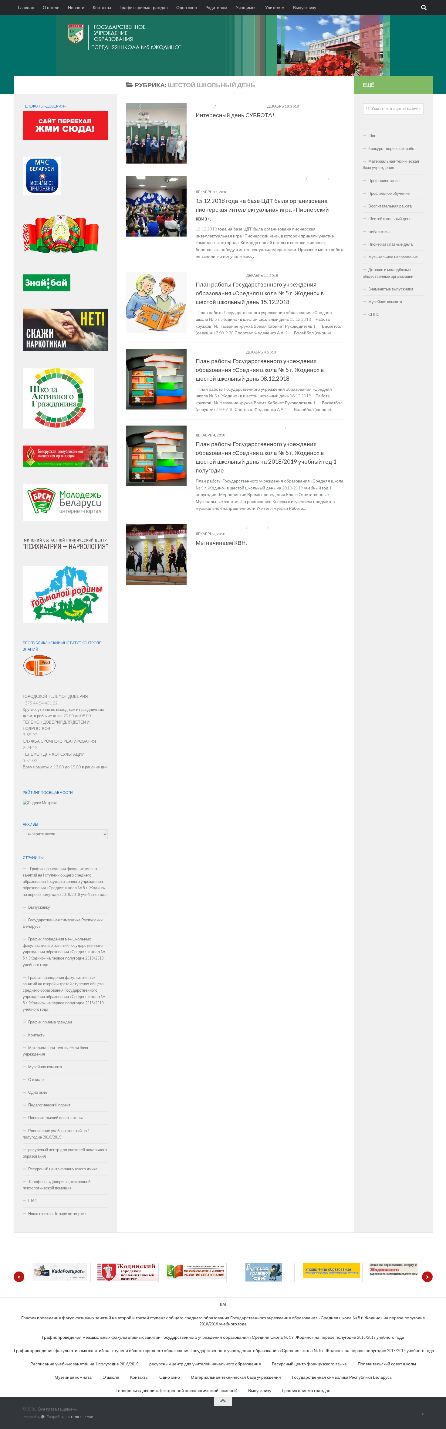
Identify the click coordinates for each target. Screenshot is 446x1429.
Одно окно (186, 7)
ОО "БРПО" (317, 179)
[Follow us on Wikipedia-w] (107, 85)
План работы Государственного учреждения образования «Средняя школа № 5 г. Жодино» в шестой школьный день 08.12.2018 (260, 369)
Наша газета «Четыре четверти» (57, 1213)
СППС (373, 314)
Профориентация (384, 180)
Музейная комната (45, 1066)
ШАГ (32, 1200)
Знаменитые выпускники (390, 289)
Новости (76, 7)
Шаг (372, 135)
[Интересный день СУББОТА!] (156, 133)
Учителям (275, 7)
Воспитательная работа (220, 527)
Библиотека (379, 231)
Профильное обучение (389, 193)
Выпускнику (304, 7)
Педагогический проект (49, 1105)
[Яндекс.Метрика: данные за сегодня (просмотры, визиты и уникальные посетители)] (40, 803)
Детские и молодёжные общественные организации (250, 179)
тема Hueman (82, 1417)
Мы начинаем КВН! (222, 542)
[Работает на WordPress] (43, 1417)
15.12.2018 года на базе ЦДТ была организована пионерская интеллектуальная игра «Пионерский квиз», (262, 209)
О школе (51, 7)
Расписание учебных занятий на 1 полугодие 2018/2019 (56, 1134)
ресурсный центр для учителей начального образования (65, 1153)
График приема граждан (144, 7)
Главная (26, 7)
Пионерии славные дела (390, 244)
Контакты (102, 7)
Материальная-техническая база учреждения (55, 1051)
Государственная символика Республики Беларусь (63, 923)
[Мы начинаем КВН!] (156, 554)
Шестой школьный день (241, 106)
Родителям (216, 7)
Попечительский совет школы (55, 1117)
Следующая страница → (315, 600)
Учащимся (246, 7)
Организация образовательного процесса (240, 428)
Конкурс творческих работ (392, 148)
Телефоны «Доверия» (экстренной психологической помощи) (56, 1185)
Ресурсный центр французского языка (62, 1169)
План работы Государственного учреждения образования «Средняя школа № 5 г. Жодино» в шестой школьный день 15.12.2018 (260, 293)
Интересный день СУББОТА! (235, 114)
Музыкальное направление (393, 257)
